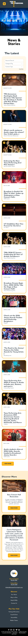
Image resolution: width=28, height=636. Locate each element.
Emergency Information (6, 632)
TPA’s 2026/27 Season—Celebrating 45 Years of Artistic (13, 254)
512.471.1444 (14, 584)
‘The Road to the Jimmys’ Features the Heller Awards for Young (14, 350)
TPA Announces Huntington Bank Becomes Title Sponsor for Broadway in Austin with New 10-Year (13, 98)
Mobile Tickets (14, 620)
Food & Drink (14, 614)
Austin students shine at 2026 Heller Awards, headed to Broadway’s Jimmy (13, 452)
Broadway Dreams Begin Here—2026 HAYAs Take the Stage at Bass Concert (13, 286)
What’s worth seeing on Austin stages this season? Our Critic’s (14, 132)
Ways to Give (14, 597)
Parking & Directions (14, 611)
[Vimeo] (16, 629)
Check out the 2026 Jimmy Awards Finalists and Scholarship (13, 318)
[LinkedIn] (19, 629)
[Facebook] (8, 629)
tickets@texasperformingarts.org (14, 587)
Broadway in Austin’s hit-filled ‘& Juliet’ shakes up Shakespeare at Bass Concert (13, 194)
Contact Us (14, 603)
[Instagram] (11, 629)
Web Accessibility (22, 632)
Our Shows (14, 594)
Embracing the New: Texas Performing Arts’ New (13, 163)
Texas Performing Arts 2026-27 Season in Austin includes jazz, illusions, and (14, 383)
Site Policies (15, 632)
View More (7, 463)
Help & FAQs (14, 600)
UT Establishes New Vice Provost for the (13, 225)
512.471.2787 (14, 580)
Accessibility (14, 617)
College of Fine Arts (22, 631)
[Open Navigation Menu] (4, 4)
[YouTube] (14, 629)
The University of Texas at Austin (11, 631)
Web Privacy (14, 633)
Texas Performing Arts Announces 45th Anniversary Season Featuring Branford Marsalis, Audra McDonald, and (12, 418)
